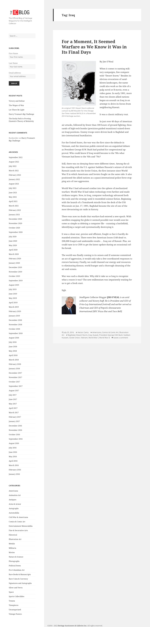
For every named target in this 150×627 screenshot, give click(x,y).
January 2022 (14, 179)
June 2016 (13, 452)
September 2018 (16, 333)
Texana (12, 601)
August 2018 (14, 338)
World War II (104, 337)
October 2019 (14, 276)
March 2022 (14, 170)
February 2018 (15, 364)
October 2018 (14, 329)
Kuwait (95, 335)
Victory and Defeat (17, 101)
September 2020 (16, 232)
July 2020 (12, 236)
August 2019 (14, 285)
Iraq (90, 335)
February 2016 (15, 470)
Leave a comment (120, 337)
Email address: (15, 73)
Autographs (14, 508)
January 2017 (14, 421)
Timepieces (13, 605)
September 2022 (16, 157)
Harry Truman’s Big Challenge (21, 114)
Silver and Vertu (16, 587)
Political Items (15, 565)
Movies (12, 552)
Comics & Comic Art (17, 521)
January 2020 (14, 263)
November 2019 (15, 272)
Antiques (12, 499)
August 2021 (14, 184)
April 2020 (13, 250)
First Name (13, 53)
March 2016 (14, 465)
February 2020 (15, 258)
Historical (13, 535)
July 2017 (12, 395)
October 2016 (14, 434)
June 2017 (13, 399)
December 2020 (15, 219)
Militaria (12, 548)
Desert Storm (82, 335)
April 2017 (13, 408)
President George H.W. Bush (111, 335)
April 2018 (13, 355)
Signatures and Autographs (20, 583)
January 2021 (14, 214)
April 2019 (13, 302)
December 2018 (15, 320)
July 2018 (12, 342)
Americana (13, 491)
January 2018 (14, 368)
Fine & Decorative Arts (18, 530)
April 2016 (13, 461)
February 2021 (15, 210)
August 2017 (14, 390)
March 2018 (14, 360)
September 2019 (16, 280)
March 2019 (14, 307)
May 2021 (13, 197)
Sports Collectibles (16, 596)
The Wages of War (16, 105)
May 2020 (13, 245)
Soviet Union (74, 337)
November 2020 (15, 223)
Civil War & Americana (18, 517)
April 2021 (13, 201)
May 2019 (13, 298)
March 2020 (14, 254)
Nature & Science (16, 557)
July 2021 (12, 188)
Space (11, 592)
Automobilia (14, 513)
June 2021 (13, 192)
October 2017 (14, 382)
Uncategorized (15, 609)
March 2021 (14, 206)
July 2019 (12, 289)
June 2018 (13, 346)
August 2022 (14, 162)
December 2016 (15, 426)
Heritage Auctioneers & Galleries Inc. (72, 625)
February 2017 (15, 417)
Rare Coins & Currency (18, 579)
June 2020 (13, 241)
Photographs (14, 561)
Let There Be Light (16, 110)
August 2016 (14, 443)
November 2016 (15, 430)
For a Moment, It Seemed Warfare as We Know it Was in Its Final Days (94, 46)
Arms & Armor (15, 504)
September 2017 (16, 386)
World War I (93, 337)
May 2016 (13, 456)
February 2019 (15, 311)
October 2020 (14, 228)
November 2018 (15, 324)
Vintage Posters (15, 614)
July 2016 (12, 448)
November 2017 (15, 377)
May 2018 (13, 351)
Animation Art (15, 495)
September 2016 (16, 439)
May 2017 (13, 404)
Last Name (13, 63)
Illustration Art (15, 539)
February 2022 (15, 175)
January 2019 (14, 316)
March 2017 (14, 412)
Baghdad (71, 335)
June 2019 (13, 294)
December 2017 (15, 373)
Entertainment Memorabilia (21, 526)
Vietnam (84, 337)
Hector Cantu (83, 332)
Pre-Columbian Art (17, 570)
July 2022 (12, 166)
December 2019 (15, 267)
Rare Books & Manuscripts (20, 574)
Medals (12, 543)
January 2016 (14, 474)
